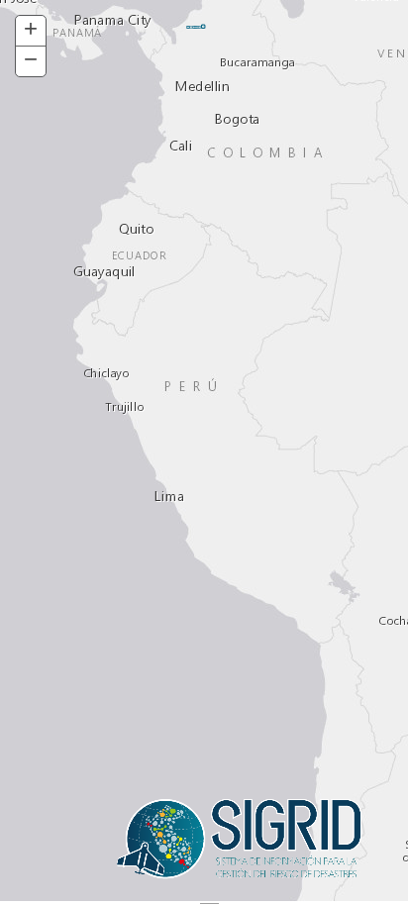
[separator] (204, 903)
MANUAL (194, 27)
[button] (31, 31)
